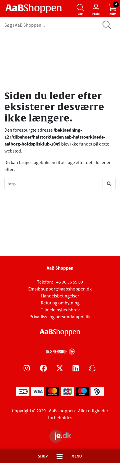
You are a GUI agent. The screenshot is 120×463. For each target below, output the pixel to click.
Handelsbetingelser (60, 296)
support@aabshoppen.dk (66, 289)
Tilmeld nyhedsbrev (60, 310)
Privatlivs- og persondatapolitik (60, 317)
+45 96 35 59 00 (68, 282)
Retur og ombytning (60, 303)
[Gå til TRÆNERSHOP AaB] (60, 351)
